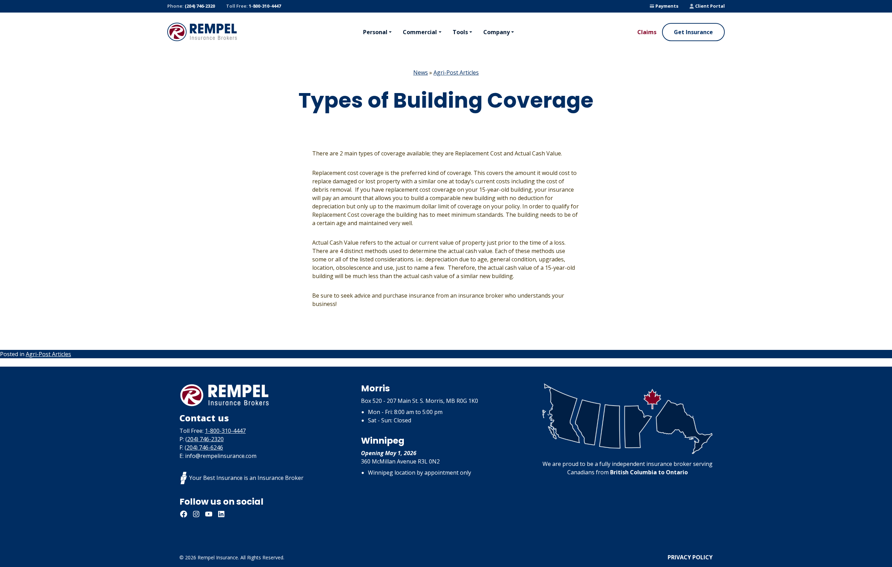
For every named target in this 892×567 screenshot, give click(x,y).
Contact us (204, 418)
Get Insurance (693, 32)
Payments (666, 6)
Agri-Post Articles (456, 72)
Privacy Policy (690, 557)
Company (496, 32)
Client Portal (710, 6)
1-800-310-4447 (253, 6)
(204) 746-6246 (204, 447)
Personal (375, 32)
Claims (646, 32)
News (420, 72)
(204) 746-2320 (191, 6)
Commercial (420, 32)
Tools (460, 32)
